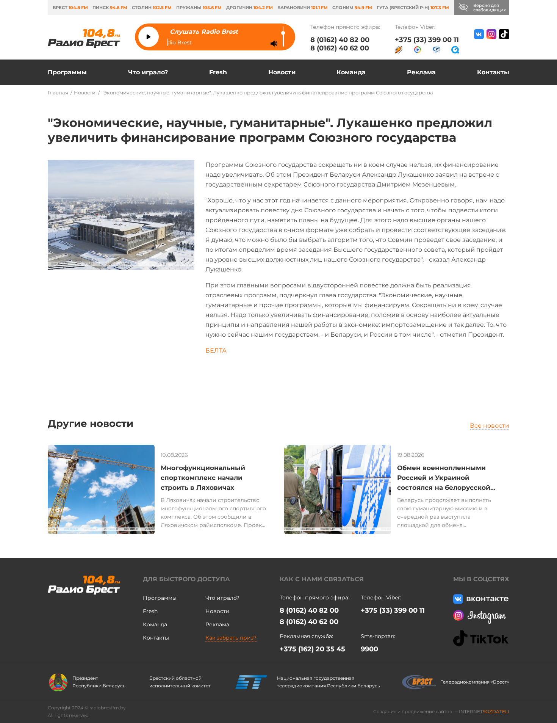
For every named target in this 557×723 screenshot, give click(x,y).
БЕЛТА (216, 350)
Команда (351, 72)
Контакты (493, 72)
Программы (67, 72)
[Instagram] (491, 41)
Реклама (421, 72)
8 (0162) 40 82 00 (339, 40)
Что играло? (148, 72)
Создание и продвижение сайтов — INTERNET (441, 711)
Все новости (489, 425)
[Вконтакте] (479, 41)
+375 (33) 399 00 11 (427, 40)
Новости (282, 72)
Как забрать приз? (231, 637)
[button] (530, 490)
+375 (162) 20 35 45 (312, 649)
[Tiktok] (504, 41)
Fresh (218, 72)
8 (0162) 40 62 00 (339, 48)
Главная (58, 92)
